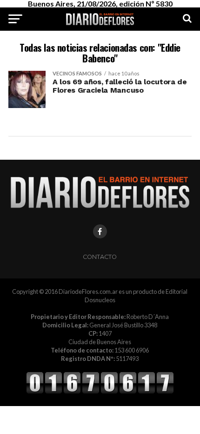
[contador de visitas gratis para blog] (100, 392)
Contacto (100, 256)
